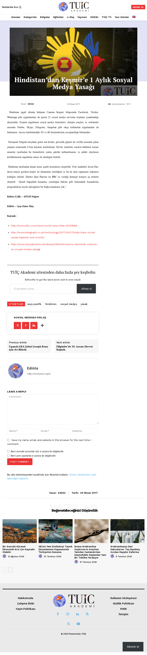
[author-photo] (5, 556)
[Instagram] (68, 614)
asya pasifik (34, 304)
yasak (84, 304)
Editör (31, 103)
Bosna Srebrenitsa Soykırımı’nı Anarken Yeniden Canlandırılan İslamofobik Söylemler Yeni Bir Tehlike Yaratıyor (90, 552)
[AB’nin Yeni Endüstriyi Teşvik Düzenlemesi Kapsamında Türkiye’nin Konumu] (56, 531)
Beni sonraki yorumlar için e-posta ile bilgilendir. (37, 451)
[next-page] (10, 569)
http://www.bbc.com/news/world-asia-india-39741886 (44, 225)
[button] (12, 7)
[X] (17, 325)
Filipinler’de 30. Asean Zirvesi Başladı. (74, 348)
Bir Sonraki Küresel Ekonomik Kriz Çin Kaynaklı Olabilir (19, 549)
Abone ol (86, 288)
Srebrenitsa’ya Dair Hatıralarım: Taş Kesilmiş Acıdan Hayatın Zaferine (125, 549)
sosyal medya (68, 304)
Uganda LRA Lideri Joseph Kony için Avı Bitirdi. (28, 348)
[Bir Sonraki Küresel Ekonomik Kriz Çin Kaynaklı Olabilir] (20, 531)
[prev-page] (5, 569)
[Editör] (15, 370)
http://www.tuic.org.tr (39, 373)
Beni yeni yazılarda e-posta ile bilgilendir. (33, 455)
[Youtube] (78, 624)
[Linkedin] (33, 325)
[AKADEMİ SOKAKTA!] (73, 6)
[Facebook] (25, 325)
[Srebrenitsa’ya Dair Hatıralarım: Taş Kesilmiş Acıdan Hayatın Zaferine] (127, 531)
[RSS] (87, 614)
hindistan (51, 304)
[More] (42, 325)
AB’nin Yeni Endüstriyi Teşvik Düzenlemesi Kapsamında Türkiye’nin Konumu (55, 549)
